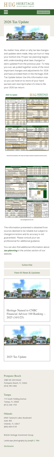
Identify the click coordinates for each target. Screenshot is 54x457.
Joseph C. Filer (33, 440)
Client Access (43, 12)
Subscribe (27, 264)
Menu (8, 12)
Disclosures (9, 446)
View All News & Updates (27, 272)
